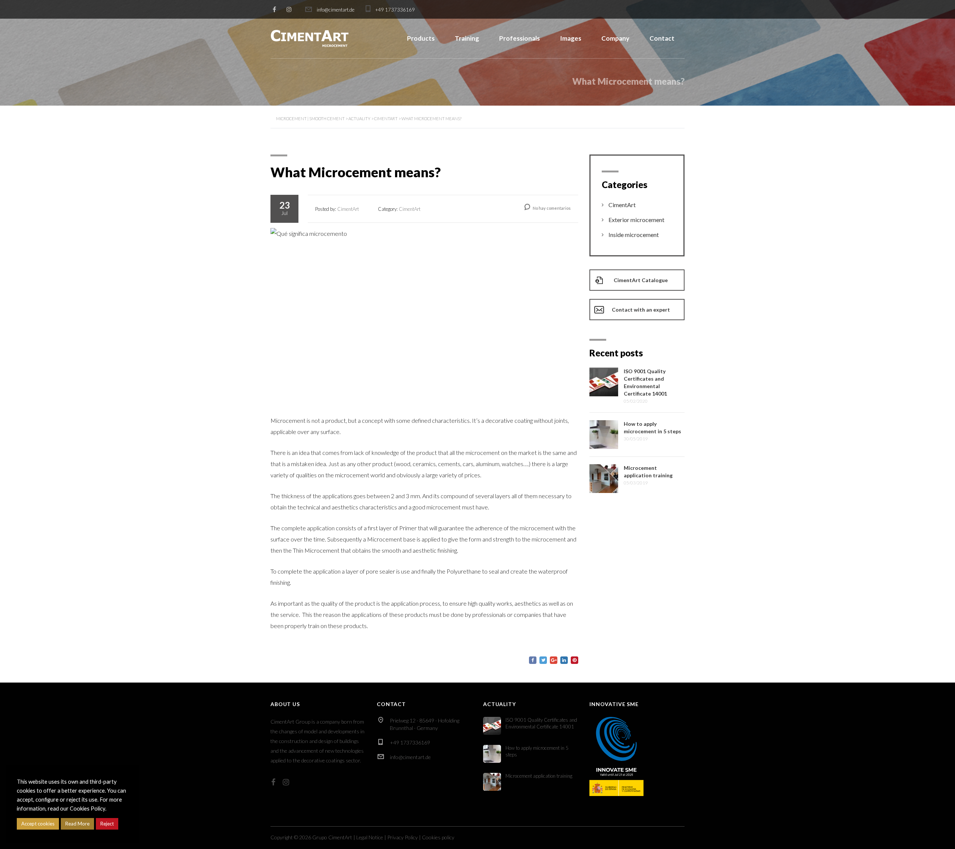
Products (421, 38)
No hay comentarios (551, 208)
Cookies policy (438, 837)
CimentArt (622, 204)
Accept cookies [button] (37, 824)
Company (615, 38)
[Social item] (273, 781)
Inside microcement (633, 234)
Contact (661, 38)
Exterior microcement (636, 219)
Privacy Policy (402, 837)
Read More (77, 824)
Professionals (519, 38)
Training (467, 38)
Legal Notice (369, 837)
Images (570, 38)
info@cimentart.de (410, 757)
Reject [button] (107, 824)
